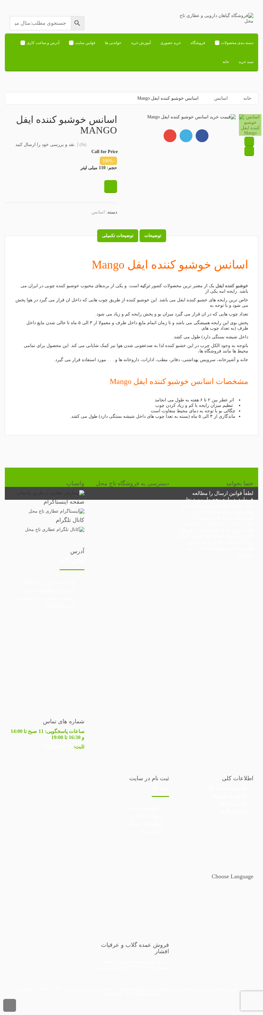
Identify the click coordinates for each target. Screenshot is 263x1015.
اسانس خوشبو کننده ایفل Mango (170, 264)
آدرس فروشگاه (220, 548)
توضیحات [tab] (152, 235)
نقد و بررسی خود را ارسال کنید (44, 144)
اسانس (221, 98)
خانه (226, 61)
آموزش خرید (141, 43)
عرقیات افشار (116, 961)
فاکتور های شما (146, 808)
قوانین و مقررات (229, 795)
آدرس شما (151, 831)
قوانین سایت (85, 43)
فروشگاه (198, 43)
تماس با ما (72, 561)
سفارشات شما (147, 823)
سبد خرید (246, 61)
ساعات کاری (233, 811)
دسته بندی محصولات (237, 43)
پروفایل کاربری (146, 815)
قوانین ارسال (228, 493)
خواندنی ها (113, 43)
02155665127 (58, 746)
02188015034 (138, 967)
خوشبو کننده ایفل (232, 285)
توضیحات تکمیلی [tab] (117, 235)
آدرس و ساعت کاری (43, 43)
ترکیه (145, 285)
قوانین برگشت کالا (227, 788)
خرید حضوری (170, 43)
